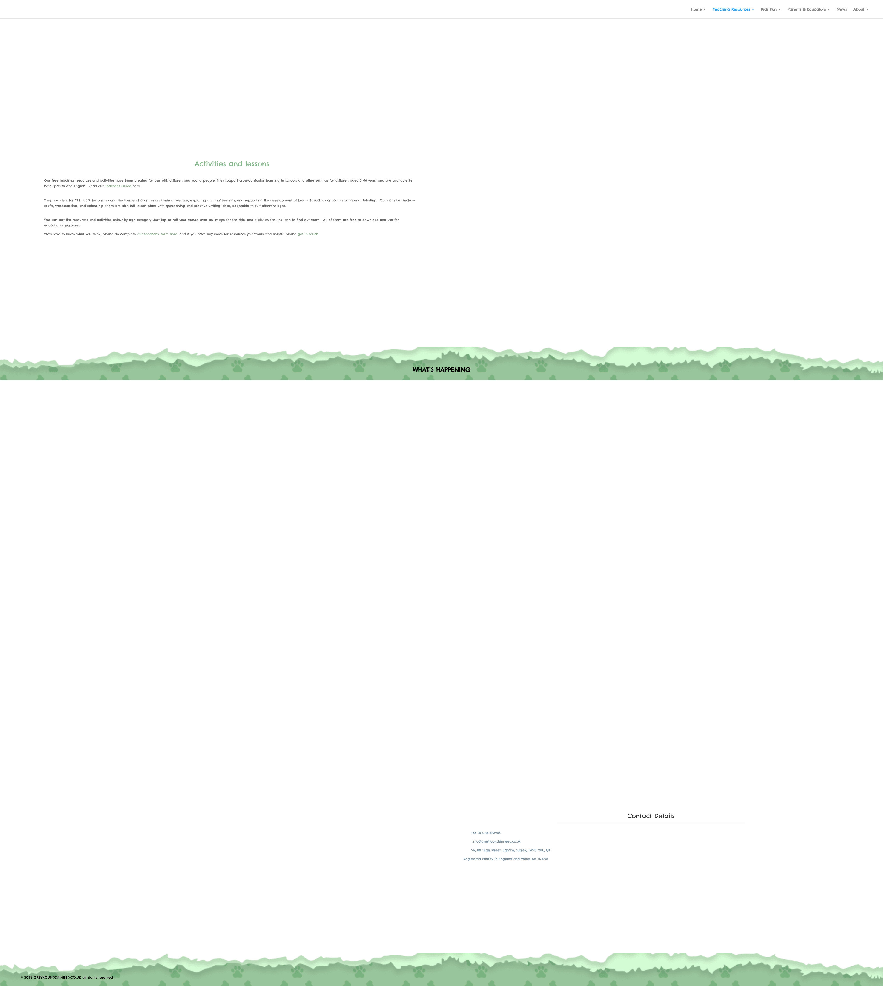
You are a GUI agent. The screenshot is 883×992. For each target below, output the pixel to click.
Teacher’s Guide (118, 186)
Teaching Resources (731, 9)
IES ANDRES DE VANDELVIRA (350, 460)
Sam (330, 420)
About (858, 9)
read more (331, 432)
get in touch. (309, 234)
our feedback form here (157, 234)
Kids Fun (769, 9)
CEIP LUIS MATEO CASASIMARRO (355, 412)
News (842, 9)
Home (696, 9)
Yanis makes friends (343, 757)
